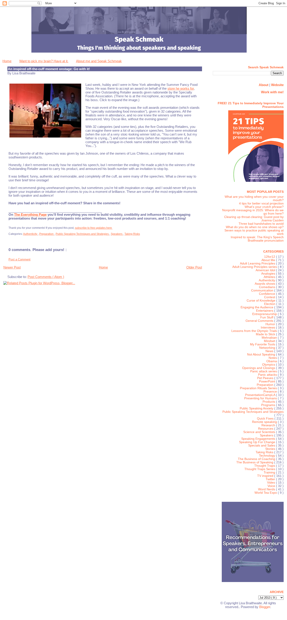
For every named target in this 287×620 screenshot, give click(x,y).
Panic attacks (268, 374)
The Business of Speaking (255, 462)
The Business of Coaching (257, 459)
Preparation (46, 234)
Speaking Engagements (258, 438)
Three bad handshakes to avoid (261, 223)
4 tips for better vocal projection (261, 203)
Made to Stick (266, 334)
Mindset (270, 341)
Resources (266, 428)
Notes (273, 358)
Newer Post (12, 267)
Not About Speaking (261, 354)
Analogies (268, 273)
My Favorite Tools (263, 344)
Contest (270, 297)
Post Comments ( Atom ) (46, 277)
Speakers (117, 234)
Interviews (268, 327)
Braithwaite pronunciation (266, 240)
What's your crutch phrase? (264, 207)
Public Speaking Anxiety (257, 408)
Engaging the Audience (257, 307)
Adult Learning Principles (258, 263)
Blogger (264, 607)
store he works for (180, 88)
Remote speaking (265, 422)
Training (270, 472)
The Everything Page (30, 214)
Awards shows (265, 283)
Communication (262, 290)
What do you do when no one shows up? (255, 227)
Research (268, 425)
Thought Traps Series (260, 469)
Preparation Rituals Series (259, 388)
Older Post (194, 267)
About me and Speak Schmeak (99, 61)
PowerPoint (267, 381)
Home (6, 61)
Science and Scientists (259, 432)
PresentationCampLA (260, 395)
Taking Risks (132, 234)
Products (269, 401)
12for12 (270, 256)
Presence (270, 391)
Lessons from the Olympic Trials (254, 331)
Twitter (271, 479)
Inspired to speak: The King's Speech (257, 237)
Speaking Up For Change (257, 442)
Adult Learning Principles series (255, 267)
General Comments (260, 320)
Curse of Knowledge (261, 300)
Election (270, 304)
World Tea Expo (266, 492)
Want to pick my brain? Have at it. (43, 61)
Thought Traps (265, 465)
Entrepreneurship (265, 314)
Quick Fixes (265, 418)
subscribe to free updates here (94, 227)
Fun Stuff (267, 317)
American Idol (266, 270)
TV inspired (265, 476)
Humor (270, 324)
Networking (267, 347)
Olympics (269, 364)
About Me (268, 260)
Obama (272, 361)
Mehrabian (270, 337)
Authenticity (30, 234)
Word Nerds (267, 489)
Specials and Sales (262, 445)
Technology (267, 455)
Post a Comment (19, 259)
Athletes (270, 277)
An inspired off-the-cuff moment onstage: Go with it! (49, 69)
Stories (270, 449)
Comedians (267, 287)
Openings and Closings (259, 368)
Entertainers (265, 310)
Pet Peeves (265, 378)
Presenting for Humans (261, 398)
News (269, 351)
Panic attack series (264, 371)
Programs (268, 405)
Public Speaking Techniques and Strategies (82, 234)
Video (271, 482)
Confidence (267, 294)
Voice (271, 486)
